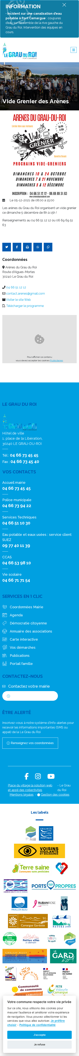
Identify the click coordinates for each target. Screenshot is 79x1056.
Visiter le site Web (18, 300)
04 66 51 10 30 (16, 522)
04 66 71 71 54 (16, 580)
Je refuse (39, 1044)
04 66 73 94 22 (16, 505)
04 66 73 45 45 (24, 455)
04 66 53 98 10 (16, 562)
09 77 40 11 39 (16, 545)
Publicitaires (56, 360)
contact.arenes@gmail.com (25, 293)
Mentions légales (22, 794)
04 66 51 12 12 (16, 287)
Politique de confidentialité (37, 1025)
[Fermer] (64, 5)
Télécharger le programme (25, 306)
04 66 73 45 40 (25, 461)
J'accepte (40, 1034)
